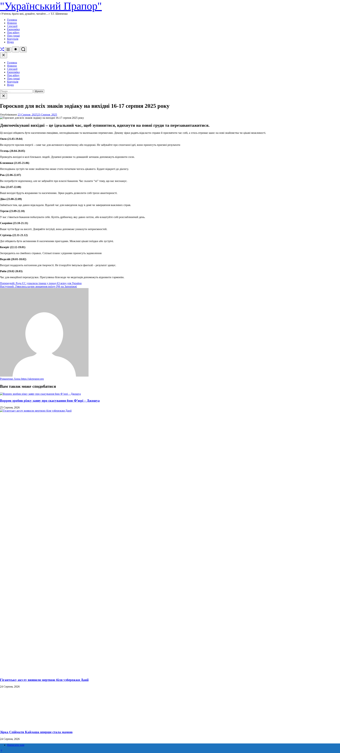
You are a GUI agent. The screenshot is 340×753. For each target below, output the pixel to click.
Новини (12, 22)
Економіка (13, 29)
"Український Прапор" (51, 6)
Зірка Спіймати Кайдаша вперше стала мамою (36, 732)
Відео (10, 42)
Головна (12, 19)
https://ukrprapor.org (32, 378)
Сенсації (12, 26)
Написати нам (15, 744)
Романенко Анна (10, 378)
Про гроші (13, 35)
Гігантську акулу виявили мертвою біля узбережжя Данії (44, 680)
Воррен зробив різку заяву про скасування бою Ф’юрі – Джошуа (50, 400)
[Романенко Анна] (44, 375)
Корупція (12, 38)
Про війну (13, 32)
